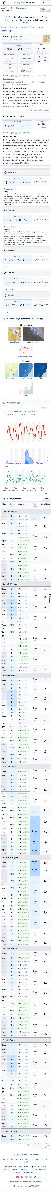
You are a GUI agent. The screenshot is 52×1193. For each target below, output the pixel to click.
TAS (41, 1159)
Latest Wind (26, 55)
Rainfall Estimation (30, 1172)
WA (32, 1159)
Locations (5, 8)
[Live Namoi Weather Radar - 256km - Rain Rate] (46, 38)
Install (36, 1166)
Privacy (17, 1172)
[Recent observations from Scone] (26, 349)
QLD (26, 1159)
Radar (24, 1154)
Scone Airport (24, 40)
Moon (10, 65)
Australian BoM (36, 1181)
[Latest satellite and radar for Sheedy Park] (33, 334)
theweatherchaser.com (22, 1186)
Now (41, 45)
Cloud (26, 396)
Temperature (11, 378)
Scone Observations (26, 356)
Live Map (15, 1154)
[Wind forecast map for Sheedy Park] (40, 370)
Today (3, 27)
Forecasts (34, 1154)
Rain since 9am (9, 55)
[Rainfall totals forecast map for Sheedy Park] (26, 370)
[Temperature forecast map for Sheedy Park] (11, 370)
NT (46, 1159)
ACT (26, 1162)
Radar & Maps (6, 31)
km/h (42, 10)
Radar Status (24, 1166)
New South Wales (18, 8)
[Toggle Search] (43, 2)
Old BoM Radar (10, 1166)
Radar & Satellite (33, 342)
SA (37, 1159)
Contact (15, 1169)
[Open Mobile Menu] (48, 2)
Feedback (24, 1169)
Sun (42, 55)
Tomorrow (13, 27)
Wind (41, 378)
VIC (21, 1159)
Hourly (40, 27)
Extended (23, 27)
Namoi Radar (14, 342)
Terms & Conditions (38, 1169)
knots (48, 10)
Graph (32, 27)
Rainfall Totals (26, 378)
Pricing (6, 1169)
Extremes (26, 65)
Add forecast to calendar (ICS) (40, 1148)
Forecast (17, 45)
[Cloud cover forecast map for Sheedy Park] (26, 387)
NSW (16, 1159)
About (43, 1166)
